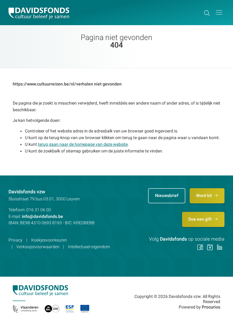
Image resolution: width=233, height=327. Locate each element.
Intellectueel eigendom (89, 246)
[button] (219, 12)
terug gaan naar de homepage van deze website (83, 144)
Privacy (15, 240)
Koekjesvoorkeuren (49, 240)
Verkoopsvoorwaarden (37, 246)
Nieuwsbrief (166, 195)
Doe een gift (200, 219)
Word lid (204, 195)
